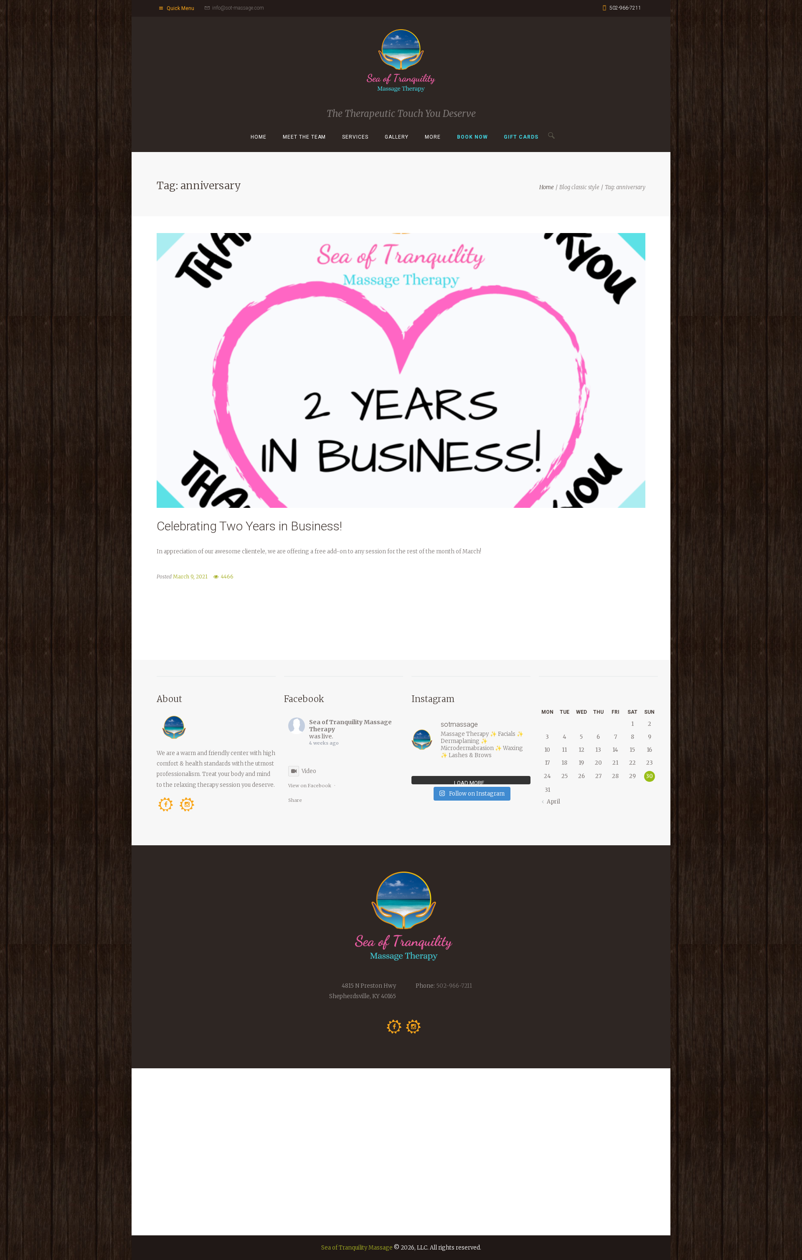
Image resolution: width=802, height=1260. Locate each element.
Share (295, 800)
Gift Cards (521, 137)
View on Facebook (309, 785)
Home (258, 137)
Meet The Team (304, 137)
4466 (227, 576)
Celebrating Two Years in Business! (249, 526)
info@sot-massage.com (238, 8)
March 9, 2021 (190, 576)
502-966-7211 (625, 8)
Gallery (397, 137)
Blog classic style (579, 187)
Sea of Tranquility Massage (357, 1247)
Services (355, 137)
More (433, 137)
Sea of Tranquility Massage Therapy (350, 725)
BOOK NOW (472, 137)
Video (309, 771)
